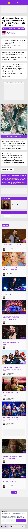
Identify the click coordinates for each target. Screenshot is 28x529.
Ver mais (14, 492)
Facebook (7, 177)
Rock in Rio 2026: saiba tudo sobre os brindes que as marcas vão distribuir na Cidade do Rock (12, 481)
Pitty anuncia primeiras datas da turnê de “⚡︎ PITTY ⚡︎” (11, 293)
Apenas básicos (11, 520)
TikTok (11, 177)
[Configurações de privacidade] (3, 520)
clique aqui (21, 182)
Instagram (16, 177)
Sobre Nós (13, 524)
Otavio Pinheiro (10, 248)
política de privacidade (20, 517)
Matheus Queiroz (12, 32)
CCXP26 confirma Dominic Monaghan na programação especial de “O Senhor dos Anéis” (12, 456)
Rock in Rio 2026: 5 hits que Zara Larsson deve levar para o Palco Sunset (12, 394)
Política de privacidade (5, 524)
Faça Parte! (18, 524)
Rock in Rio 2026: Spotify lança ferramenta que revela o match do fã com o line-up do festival (13, 317)
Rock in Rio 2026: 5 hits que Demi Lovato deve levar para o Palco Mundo (12, 342)
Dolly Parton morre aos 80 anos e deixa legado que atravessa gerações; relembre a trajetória (12, 269)
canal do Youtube (12, 178)
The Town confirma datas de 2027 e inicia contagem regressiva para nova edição (13, 419)
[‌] (14, 121)
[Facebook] (1, 526)
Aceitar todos (20, 520)
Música (18, 2)
